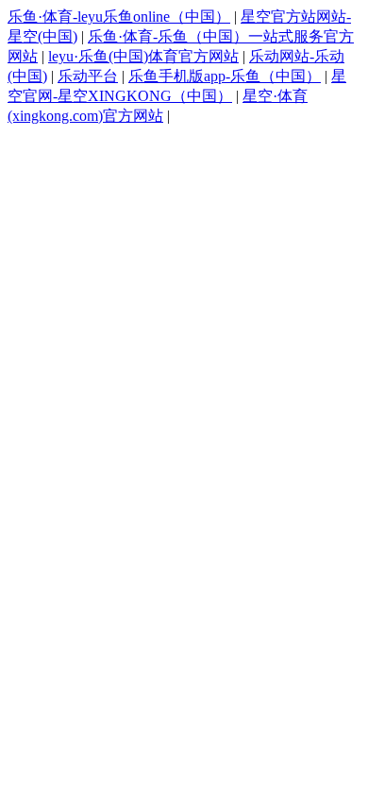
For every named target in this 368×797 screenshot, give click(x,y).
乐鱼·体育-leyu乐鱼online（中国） (119, 16)
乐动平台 (88, 76)
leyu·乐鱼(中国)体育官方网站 (143, 56)
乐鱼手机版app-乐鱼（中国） (224, 76)
